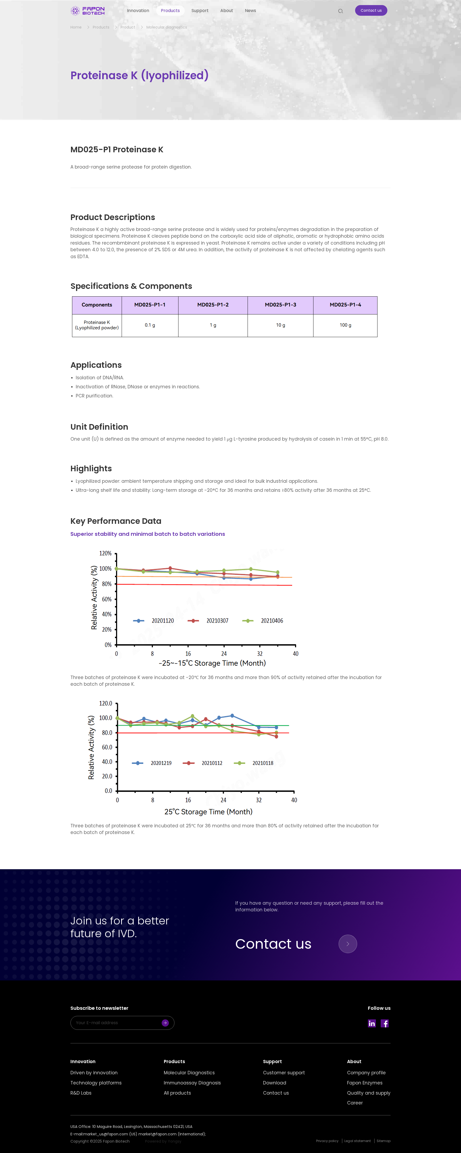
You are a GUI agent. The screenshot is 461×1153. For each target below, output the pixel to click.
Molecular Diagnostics (189, 1073)
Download (274, 1083)
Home (76, 27)
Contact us (276, 1093)
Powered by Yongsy (163, 1141)
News (250, 10)
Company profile (366, 1073)
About (226, 10)
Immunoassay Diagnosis (192, 1083)
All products (177, 1093)
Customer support (284, 1073)
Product (128, 27)
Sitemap (384, 1141)
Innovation (138, 10)
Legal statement (357, 1141)
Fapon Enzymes (365, 1083)
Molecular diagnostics (166, 27)
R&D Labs (81, 1093)
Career (355, 1103)
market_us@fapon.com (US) (110, 1134)
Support (200, 10)
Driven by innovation (94, 1073)
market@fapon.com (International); (172, 1134)
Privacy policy (327, 1141)
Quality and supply (369, 1093)
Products (170, 10)
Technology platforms (96, 1083)
